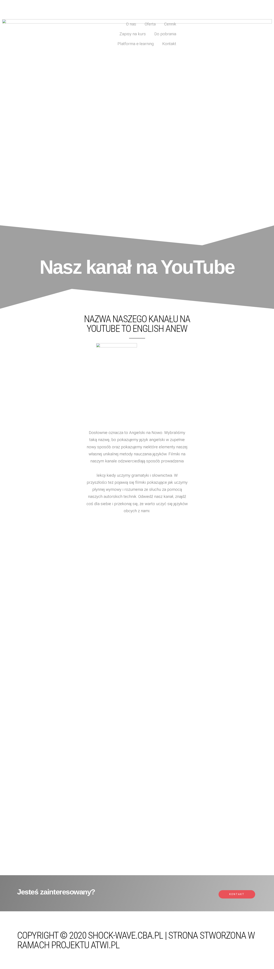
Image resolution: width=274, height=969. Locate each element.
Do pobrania (165, 33)
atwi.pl (105, 945)
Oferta (150, 24)
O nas (131, 24)
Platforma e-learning (136, 43)
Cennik (170, 24)
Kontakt (169, 43)
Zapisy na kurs (132, 33)
